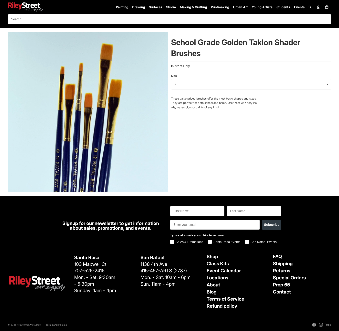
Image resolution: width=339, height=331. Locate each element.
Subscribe (271, 224)
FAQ (277, 256)
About (213, 285)
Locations (217, 278)
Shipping (283, 263)
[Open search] (310, 7)
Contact (282, 292)
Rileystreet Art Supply (29, 324)
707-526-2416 (89, 270)
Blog (212, 292)
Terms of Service (225, 299)
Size (174, 75)
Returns (281, 270)
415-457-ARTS (156, 270)
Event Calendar (224, 270)
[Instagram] (321, 324)
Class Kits (218, 263)
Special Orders (289, 278)
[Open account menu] (318, 7)
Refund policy (222, 306)
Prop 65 (281, 285)
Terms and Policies (56, 324)
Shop (212, 256)
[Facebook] (314, 324)
